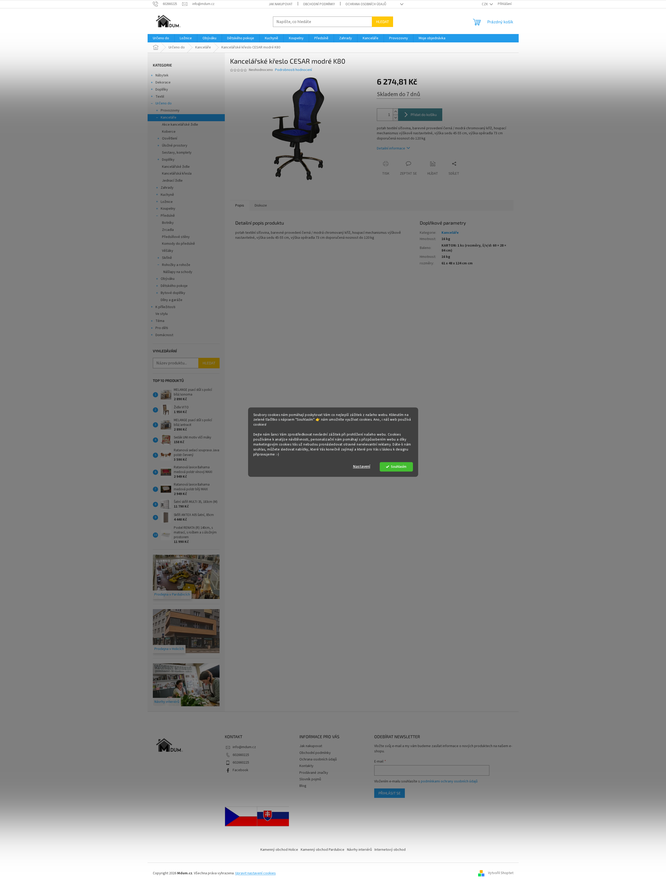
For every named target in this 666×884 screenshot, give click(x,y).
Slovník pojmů (310, 779)
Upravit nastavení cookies (255, 873)
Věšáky (167, 250)
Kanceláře (168, 117)
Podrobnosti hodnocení (293, 70)
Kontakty (306, 766)
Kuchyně (167, 194)
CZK (485, 4)
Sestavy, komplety (177, 152)
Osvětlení (169, 138)
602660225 (241, 755)
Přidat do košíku (424, 114)
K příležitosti (165, 307)
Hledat (382, 21)
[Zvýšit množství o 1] (395, 112)
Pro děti (161, 328)
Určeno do (163, 103)
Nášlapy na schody (177, 272)
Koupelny (168, 208)
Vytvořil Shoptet (500, 873)
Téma (159, 321)
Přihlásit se (389, 793)
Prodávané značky (313, 772)
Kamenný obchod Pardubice (322, 849)
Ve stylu (161, 313)
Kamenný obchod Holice (279, 849)
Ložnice (167, 201)
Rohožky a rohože (176, 265)
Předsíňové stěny (176, 237)
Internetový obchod (390, 849)
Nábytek (162, 75)
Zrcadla (168, 229)
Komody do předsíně (178, 243)
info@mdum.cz (244, 747)
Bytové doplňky (173, 293)
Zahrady (167, 187)
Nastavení (361, 466)
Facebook (240, 770)
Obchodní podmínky (319, 4)
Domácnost (164, 335)
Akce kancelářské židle (180, 124)
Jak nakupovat (281, 4)
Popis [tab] (239, 205)
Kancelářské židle (176, 166)
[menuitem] (161, 38)
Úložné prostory (174, 145)
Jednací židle (172, 180)
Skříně (167, 257)
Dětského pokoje (174, 285)
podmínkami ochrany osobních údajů (449, 781)
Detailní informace (391, 148)
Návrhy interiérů (359, 849)
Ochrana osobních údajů (365, 4)
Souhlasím (398, 466)
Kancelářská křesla (177, 173)
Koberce (169, 131)
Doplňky (161, 89)
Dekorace (163, 82)
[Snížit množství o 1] (395, 118)
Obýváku (168, 278)
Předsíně (168, 215)
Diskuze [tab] (261, 205)
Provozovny (170, 110)
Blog (302, 785)
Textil (159, 96)
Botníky (168, 222)
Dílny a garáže (171, 300)
